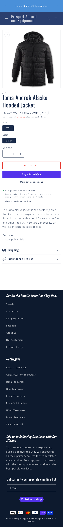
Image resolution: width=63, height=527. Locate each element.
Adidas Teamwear (16, 367)
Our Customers (14, 339)
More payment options (31, 182)
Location (11, 325)
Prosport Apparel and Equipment (29, 518)
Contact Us (12, 311)
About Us (11, 332)
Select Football (14, 424)
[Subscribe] (52, 488)
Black (9, 140)
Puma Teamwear (15, 396)
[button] (6, 18)
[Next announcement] (57, 6)
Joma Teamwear (15, 381)
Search (10, 304)
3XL (8, 128)
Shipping (21, 117)
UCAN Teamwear (15, 410)
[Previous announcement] (5, 6)
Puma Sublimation (16, 403)
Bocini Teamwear (16, 417)
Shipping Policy (15, 318)
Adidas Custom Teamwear (21, 374)
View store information (18, 201)
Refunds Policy (14, 346)
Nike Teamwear (15, 388)
